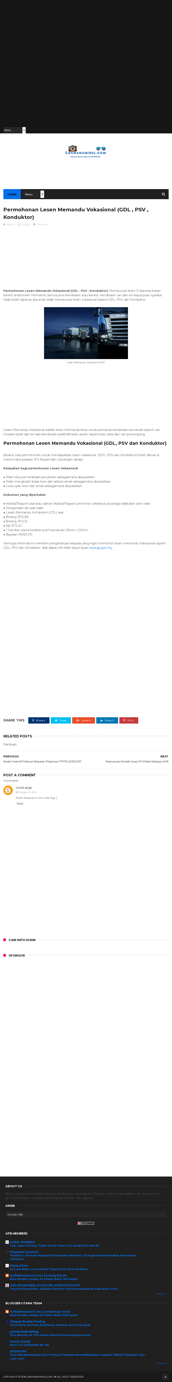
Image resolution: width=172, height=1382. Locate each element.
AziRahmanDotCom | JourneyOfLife (38, 1275)
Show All (162, 1293)
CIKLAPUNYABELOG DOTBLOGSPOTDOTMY (45, 1285)
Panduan (42, 224)
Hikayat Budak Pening (27, 1321)
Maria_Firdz (19, 1265)
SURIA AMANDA (22, 1242)
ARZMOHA (18, 1351)
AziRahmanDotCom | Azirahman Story (40, 1312)
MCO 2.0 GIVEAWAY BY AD (29, 1344)
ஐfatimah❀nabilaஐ (24, 1331)
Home (12, 194)
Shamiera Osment (24, 1252)
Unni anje (24, 788)
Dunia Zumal (20, 1341)
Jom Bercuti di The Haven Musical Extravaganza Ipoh (50, 1335)
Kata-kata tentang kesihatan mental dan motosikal (50, 1325)
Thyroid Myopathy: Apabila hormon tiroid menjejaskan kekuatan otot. (64, 1288)
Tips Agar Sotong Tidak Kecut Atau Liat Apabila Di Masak (54, 1245)
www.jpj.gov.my (100, 548)
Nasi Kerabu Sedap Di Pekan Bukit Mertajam (44, 1279)
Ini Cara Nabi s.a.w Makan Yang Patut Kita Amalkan (49, 1269)
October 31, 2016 (27, 792)
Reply (20, 803)
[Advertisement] (19, 63)
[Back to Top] (165, 1377)
